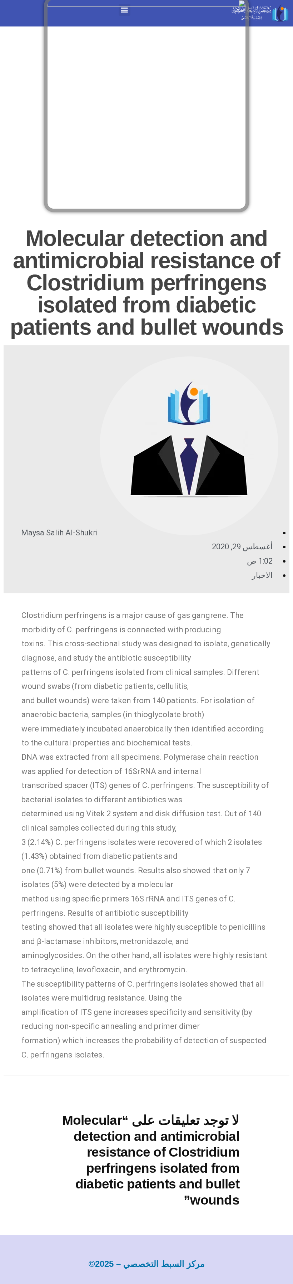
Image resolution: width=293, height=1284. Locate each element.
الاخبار (262, 575)
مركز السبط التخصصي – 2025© (147, 1264)
